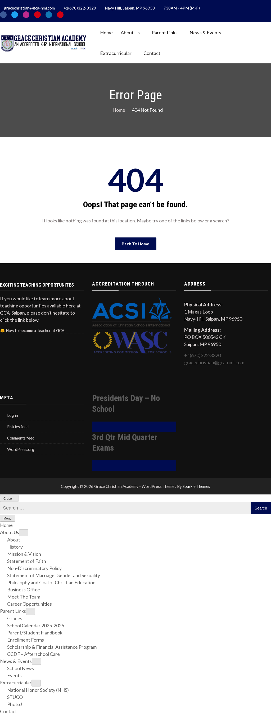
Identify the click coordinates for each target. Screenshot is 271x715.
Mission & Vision (24, 554)
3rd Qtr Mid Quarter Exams (124, 442)
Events (14, 675)
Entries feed (18, 426)
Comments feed (20, 438)
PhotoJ (14, 704)
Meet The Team (23, 597)
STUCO (15, 697)
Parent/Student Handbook (34, 632)
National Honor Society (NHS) (38, 690)
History (15, 547)
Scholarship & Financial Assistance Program (52, 647)
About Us (130, 32)
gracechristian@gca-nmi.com (214, 362)
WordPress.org (20, 449)
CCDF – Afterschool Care (33, 654)
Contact (151, 53)
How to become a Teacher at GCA (35, 330)
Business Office (23, 589)
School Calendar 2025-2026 (35, 625)
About (13, 540)
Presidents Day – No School (126, 403)
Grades (14, 618)
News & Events (205, 32)
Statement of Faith (26, 561)
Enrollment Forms (25, 640)
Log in (12, 415)
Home (106, 32)
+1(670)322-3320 (202, 355)
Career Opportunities (29, 604)
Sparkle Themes (196, 486)
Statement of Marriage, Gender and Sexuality (53, 575)
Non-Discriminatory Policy (34, 568)
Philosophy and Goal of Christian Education (51, 582)
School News (20, 668)
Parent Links (165, 32)
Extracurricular (116, 53)
